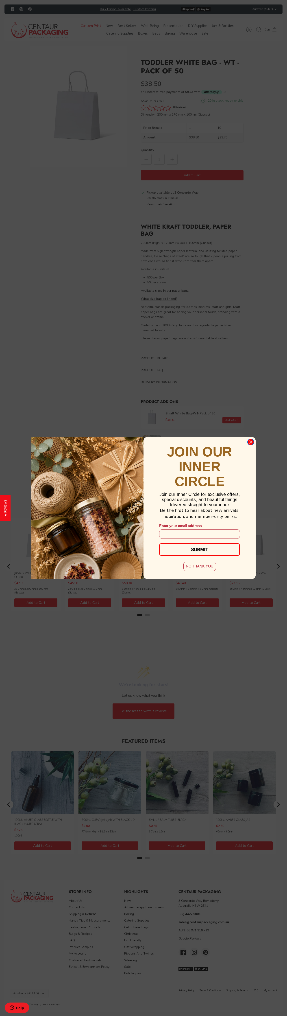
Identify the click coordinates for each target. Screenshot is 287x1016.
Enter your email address (180, 526)
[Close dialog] (251, 442)
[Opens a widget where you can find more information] (16, 1008)
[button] (5, 508)
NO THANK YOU (199, 566)
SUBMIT (199, 549)
